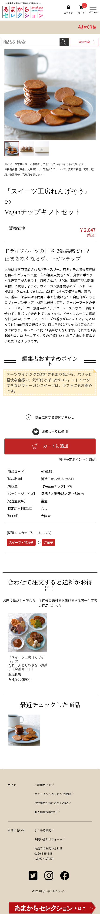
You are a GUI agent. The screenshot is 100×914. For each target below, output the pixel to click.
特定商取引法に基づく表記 (51, 803)
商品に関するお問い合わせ (54, 417)
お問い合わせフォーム (48, 839)
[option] (28, 647)
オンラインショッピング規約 (52, 794)
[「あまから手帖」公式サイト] (87, 27)
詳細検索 (84, 42)
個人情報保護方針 (45, 812)
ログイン (68, 12)
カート (81, 9)
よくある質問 (42, 830)
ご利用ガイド (42, 785)
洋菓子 (48, 542)
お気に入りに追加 (55, 431)
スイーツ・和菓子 (21, 542)
